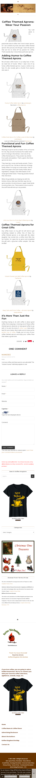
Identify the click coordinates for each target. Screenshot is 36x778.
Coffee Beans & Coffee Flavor (12, 728)
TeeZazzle (18, 278)
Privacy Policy (7, 765)
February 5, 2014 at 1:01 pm (8, 357)
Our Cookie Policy (10, 776)
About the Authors (8, 736)
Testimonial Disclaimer (27, 765)
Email (4, 394)
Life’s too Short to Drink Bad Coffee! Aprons (17, 220)
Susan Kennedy (21, 653)
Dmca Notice (27, 761)
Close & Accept (24, 776)
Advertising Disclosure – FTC (18, 767)
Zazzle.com (28, 141)
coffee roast (23, 328)
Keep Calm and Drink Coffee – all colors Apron (17, 310)
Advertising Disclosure (10, 732)
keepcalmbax (18, 312)
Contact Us (5, 744)
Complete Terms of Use (7, 583)
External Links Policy (28, 763)
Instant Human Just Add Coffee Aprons (17, 276)
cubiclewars (18, 139)
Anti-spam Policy (11, 761)
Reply (3, 359)
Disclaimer (19, 761)
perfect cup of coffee (8, 332)
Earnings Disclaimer (16, 763)
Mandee (6, 355)
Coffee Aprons (21, 105)
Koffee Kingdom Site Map (10, 740)
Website (4, 401)
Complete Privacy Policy (14, 591)
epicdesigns (27, 103)
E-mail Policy (5, 763)
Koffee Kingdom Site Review (18, 657)
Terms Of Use (15, 765)
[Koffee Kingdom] (18, 8)
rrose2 (18, 222)
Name (4, 386)
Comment (5, 422)
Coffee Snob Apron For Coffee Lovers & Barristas (17, 137)
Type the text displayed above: (11, 415)
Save (30, 341)
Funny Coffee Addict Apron (13, 103)
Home (4, 724)
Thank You (12, 653)
